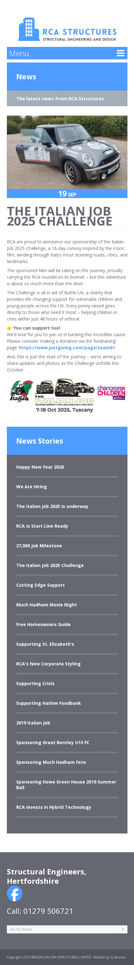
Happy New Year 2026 (40, 467)
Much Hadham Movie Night (46, 605)
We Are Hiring (31, 487)
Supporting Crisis (35, 683)
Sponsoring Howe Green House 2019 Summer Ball (66, 784)
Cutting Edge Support (40, 585)
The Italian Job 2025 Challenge (50, 565)
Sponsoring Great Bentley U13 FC (52, 742)
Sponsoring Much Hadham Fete (51, 762)
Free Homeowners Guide (43, 624)
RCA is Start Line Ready (42, 526)
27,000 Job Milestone (39, 546)
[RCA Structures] (67, 23)
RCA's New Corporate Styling (48, 664)
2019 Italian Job (33, 723)
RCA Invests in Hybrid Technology (53, 807)
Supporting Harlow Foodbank (48, 703)
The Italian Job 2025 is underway (52, 506)
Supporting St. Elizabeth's (45, 644)
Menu (19, 53)
